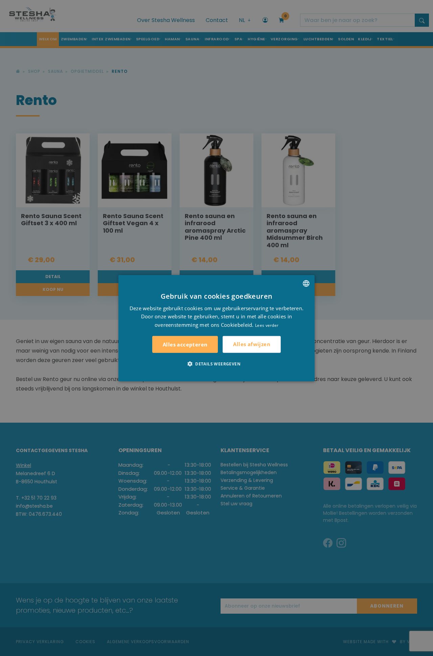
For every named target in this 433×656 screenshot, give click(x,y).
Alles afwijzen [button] (251, 344)
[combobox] (306, 283)
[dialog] (216, 328)
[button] (216, 364)
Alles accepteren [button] (185, 344)
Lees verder (266, 325)
